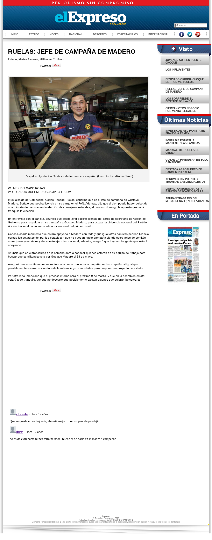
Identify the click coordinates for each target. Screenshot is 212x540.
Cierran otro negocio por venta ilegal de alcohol (182, 111)
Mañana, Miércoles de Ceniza (182, 151)
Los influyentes (178, 69)
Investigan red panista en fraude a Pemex (185, 132)
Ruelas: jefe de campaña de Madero (71, 51)
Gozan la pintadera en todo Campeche (186, 161)
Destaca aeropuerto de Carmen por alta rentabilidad (183, 172)
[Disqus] (79, 352)
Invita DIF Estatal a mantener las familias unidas (182, 143)
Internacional (158, 34)
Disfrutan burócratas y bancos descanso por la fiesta (184, 191)
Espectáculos (127, 34)
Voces (54, 34)
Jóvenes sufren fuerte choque (183, 61)
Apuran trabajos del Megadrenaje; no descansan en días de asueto (187, 201)
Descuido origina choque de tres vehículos (184, 81)
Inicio (14, 34)
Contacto (106, 516)
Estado (34, 34)
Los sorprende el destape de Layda (179, 100)
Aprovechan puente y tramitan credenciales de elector (185, 182)
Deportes (100, 34)
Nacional (75, 34)
